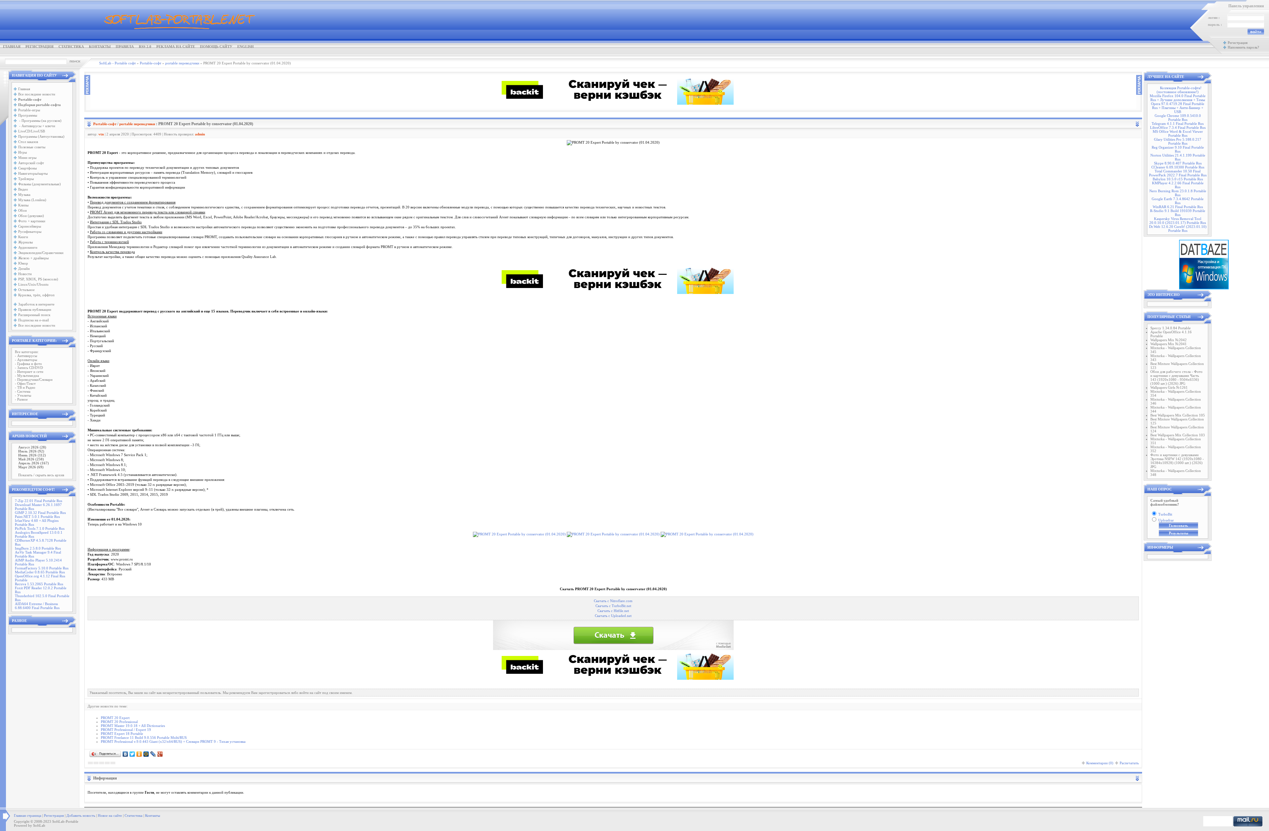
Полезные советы (31, 147)
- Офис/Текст (25, 383)
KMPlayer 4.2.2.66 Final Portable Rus (1178, 185)
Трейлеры (26, 179)
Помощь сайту (216, 47)
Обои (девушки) (31, 216)
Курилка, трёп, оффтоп (36, 295)
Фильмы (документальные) (39, 184)
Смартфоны (27, 168)
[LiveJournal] (153, 754)
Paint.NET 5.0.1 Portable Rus (37, 517)
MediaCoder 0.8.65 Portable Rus (40, 572)
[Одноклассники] (139, 754)
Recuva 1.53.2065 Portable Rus (39, 584)
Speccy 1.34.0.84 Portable (1170, 328)
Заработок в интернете (36, 304)
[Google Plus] (160, 754)
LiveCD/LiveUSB (31, 131)
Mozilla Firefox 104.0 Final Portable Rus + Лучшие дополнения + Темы (1178, 98)
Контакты (100, 47)
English (245, 47)
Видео (23, 189)
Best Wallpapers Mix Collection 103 (1177, 435)
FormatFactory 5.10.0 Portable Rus (41, 568)
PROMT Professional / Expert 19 (126, 730)
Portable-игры (29, 110)
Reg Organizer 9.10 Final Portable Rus (1178, 149)
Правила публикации (34, 309)
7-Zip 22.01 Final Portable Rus (38, 501)
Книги (23, 237)
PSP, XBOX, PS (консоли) (38, 279)
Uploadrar (1166, 520)
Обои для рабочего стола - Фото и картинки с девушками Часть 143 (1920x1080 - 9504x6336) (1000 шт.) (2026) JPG (1176, 377)
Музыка (24, 195)
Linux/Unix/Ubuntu (33, 284)
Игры (22, 152)
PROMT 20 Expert (115, 718)
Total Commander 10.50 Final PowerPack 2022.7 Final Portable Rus (1178, 173)
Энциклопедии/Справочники (40, 253)
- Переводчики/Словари (34, 379)
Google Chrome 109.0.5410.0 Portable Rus (1178, 118)
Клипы (23, 205)
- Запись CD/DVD (29, 368)
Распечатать (1129, 763)
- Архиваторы (26, 360)
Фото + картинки (31, 221)
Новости (25, 274)
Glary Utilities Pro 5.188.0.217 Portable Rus (1177, 141)
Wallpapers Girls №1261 (1169, 387)
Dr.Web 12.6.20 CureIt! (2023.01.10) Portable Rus (1178, 229)
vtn (101, 134)
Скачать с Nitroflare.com (613, 601)
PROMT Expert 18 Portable (122, 734)
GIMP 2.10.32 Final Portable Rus (40, 513)
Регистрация (39, 47)
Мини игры (27, 158)
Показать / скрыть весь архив (41, 475)
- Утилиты (23, 395)
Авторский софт (31, 163)
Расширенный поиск (34, 315)
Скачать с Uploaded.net (613, 616)
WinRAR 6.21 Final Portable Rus (1178, 207)
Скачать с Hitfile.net (613, 611)
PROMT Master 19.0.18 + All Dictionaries (133, 726)
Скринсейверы (29, 226)
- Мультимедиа (27, 376)
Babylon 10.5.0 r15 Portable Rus (1178, 179)
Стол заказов (28, 142)
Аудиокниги (27, 247)
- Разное (21, 399)
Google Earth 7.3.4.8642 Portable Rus (1178, 201)
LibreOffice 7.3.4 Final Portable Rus (1178, 127)
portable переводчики (137, 124)
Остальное (26, 290)
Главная (11, 47)
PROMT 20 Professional (119, 722)
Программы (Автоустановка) (41, 136)
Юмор (23, 263)
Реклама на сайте (175, 47)
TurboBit (1165, 514)
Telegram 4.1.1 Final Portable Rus (1178, 124)
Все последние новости (36, 94)
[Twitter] (132, 754)
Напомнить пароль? (1243, 47)
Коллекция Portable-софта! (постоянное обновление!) (1179, 90)
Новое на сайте (110, 815)
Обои (22, 210)
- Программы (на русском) (39, 121)
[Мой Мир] (146, 754)
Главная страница (27, 815)
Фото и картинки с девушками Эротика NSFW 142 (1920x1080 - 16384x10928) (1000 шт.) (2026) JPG (1177, 461)
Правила (125, 47)
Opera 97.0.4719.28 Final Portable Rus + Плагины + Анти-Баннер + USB (1177, 108)
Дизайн (24, 269)
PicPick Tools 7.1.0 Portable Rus (39, 528)
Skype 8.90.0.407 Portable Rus (1178, 163)
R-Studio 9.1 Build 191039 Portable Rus (1177, 213)
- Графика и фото (28, 364)
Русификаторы (29, 232)
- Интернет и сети (29, 372)
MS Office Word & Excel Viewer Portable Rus (1178, 133)
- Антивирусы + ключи (36, 126)
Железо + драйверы (33, 258)
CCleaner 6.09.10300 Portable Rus (1177, 167)
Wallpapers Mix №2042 (1168, 340)
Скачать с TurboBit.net (613, 606)
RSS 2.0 (145, 47)
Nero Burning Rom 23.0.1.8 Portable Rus (1177, 193)
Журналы (25, 242)
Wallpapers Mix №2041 (1168, 344)
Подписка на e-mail (33, 320)
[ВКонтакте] (125, 754)
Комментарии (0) (1099, 763)
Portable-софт (104, 124)
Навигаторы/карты (33, 173)
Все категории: (27, 352)
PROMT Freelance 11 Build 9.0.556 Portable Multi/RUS (144, 738)
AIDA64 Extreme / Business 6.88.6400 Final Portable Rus (37, 606)
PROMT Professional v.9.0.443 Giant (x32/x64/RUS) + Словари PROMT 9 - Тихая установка (173, 741)
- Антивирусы (26, 356)
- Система (22, 391)
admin (200, 134)
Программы (27, 115)
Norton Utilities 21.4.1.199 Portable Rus (1177, 157)
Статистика (71, 47)
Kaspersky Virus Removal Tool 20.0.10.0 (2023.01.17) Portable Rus (1177, 221)
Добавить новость (80, 815)
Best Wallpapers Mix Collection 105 (1177, 415)
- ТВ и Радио (25, 387)
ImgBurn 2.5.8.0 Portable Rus (38, 548)
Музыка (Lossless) (32, 200)
